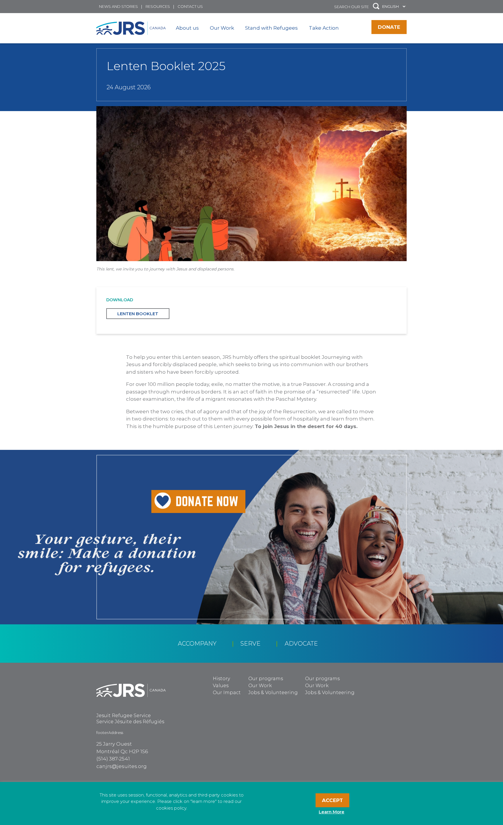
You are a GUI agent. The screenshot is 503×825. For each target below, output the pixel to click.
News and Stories (118, 6)
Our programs (265, 678)
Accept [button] (332, 800)
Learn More (331, 812)
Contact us (190, 6)
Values (221, 685)
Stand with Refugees (271, 28)
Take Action (324, 28)
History (221, 678)
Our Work (222, 28)
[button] (376, 6)
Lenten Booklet (137, 313)
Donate (389, 27)
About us (187, 28)
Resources (158, 6)
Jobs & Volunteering (273, 692)
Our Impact (227, 692)
